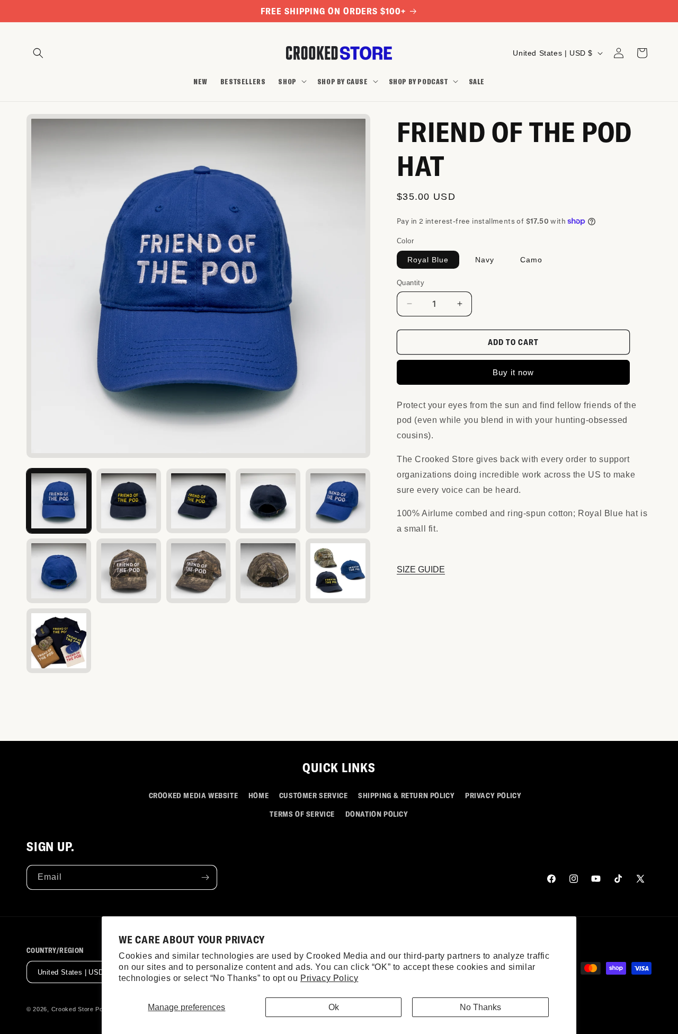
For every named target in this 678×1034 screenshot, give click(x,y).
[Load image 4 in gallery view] (268, 501)
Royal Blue (428, 259)
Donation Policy (376, 813)
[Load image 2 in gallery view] (128, 501)
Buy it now (513, 372)
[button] (38, 53)
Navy (484, 259)
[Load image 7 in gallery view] (128, 570)
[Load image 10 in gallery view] (338, 570)
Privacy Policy (329, 978)
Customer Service (313, 795)
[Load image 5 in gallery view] (338, 501)
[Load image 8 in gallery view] (198, 570)
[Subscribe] (205, 877)
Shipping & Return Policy (406, 795)
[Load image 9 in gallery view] (268, 570)
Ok (333, 1007)
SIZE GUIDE (421, 569)
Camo (531, 259)
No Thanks (480, 1007)
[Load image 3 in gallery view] (198, 501)
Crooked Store (72, 1009)
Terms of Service (302, 813)
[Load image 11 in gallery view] (58, 640)
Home (258, 795)
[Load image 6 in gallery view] (58, 570)
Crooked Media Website (193, 795)
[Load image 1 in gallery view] (58, 501)
